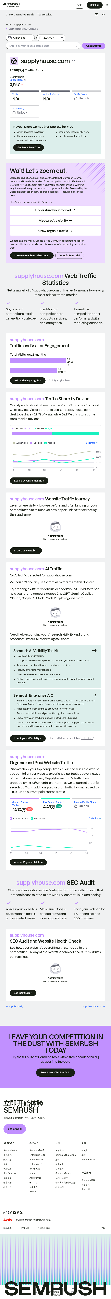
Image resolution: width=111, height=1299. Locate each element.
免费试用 (7, 1169)
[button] (96, 14)
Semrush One (10, 1150)
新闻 (58, 1160)
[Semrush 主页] (11, 5)
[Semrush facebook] (18, 1212)
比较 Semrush (10, 1173)
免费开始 (94, 5)
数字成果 (7, 1182)
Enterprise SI (35, 1164)
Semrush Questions (66, 1155)
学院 (84, 1155)
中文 (103, 1228)
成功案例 (7, 1178)
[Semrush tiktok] (11, 1212)
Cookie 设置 (44, 1228)
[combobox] (39, 46)
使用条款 (25, 1228)
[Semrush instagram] (7, 1212)
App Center (35, 1178)
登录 (79, 5)
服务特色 (7, 1155)
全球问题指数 (62, 1178)
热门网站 (33, 1182)
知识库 (85, 1150)
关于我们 (60, 1150)
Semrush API (88, 1160)
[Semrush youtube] (14, 1212)
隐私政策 (7, 1228)
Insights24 (34, 1169)
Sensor (33, 1191)
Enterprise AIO (37, 1160)
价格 (5, 1164)
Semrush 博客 (88, 1180)
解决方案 (7, 1160)
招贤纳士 (60, 1164)
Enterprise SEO (37, 1155)
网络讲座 (86, 1185)
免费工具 (33, 1187)
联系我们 (60, 1187)
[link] (20, 14)
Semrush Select (64, 1173)
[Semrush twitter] (21, 1212)
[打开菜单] (107, 5)
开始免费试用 (15, 1129)
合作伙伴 (60, 1169)
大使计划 (86, 1189)
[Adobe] (7, 1220)
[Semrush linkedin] (4, 1212)
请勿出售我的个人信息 (66, 1182)
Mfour (32, 1173)
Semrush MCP (36, 1150)
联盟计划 (7, 1187)
